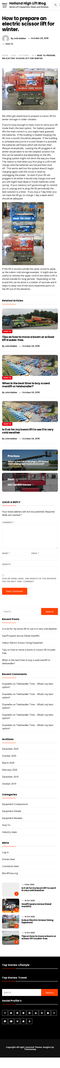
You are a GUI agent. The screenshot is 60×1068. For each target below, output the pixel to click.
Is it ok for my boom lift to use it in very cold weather (27, 430)
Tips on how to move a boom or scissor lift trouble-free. (28, 338)
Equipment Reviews (12, 818)
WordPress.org (10, 873)
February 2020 (9, 769)
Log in (5, 852)
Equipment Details (11, 811)
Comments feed (10, 866)
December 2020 (10, 748)
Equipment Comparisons (15, 804)
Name (6, 553)
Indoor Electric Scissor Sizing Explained (22, 642)
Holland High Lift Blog (27, 3)
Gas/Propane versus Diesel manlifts (20, 635)
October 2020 (9, 755)
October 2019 (9, 783)
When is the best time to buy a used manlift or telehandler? (26, 384)
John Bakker (20, 38)
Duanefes (7, 683)
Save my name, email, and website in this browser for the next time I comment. (29, 580)
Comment (8, 522)
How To (9, 43)
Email (35, 553)
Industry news (9, 832)
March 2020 (8, 762)
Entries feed (8, 859)
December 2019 (10, 776)
